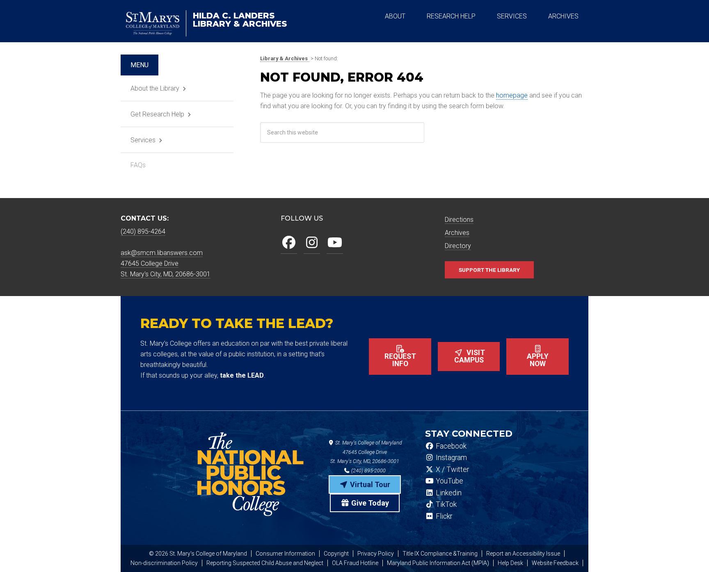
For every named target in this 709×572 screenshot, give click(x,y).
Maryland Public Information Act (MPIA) (438, 563)
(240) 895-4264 (143, 231)
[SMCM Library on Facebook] (289, 243)
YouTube (448, 481)
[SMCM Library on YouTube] (335, 243)
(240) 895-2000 (368, 470)
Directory (458, 246)
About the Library (154, 88)
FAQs (138, 165)
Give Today (369, 503)
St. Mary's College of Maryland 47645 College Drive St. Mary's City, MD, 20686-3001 (366, 452)
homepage (512, 95)
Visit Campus (469, 356)
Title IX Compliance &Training (440, 553)
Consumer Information (285, 553)
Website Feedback (555, 563)
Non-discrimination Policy (164, 563)
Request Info (400, 360)
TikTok (445, 504)
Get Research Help (157, 114)
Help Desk (510, 563)
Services (143, 140)
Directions (459, 219)
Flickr (443, 516)
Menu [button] (139, 65)
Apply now (538, 360)
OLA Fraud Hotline (355, 563)
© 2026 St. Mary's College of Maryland (198, 553)
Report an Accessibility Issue (523, 553)
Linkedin (448, 493)
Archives (457, 233)
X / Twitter (451, 469)
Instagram (450, 457)
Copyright (336, 553)
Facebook (450, 446)
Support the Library (489, 270)
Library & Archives (240, 20)
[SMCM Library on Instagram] (312, 243)
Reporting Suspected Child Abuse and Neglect (264, 563)
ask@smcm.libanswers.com (162, 253)
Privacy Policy (375, 553)
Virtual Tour (369, 484)
